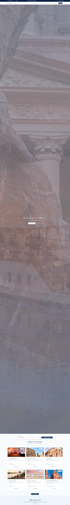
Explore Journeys (31, 223)
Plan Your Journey (47, 437)
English (67, 504)
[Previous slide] (2, 219)
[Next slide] (68, 219)
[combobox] (67, 504)
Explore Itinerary (16, 466)
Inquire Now (39, 223)
